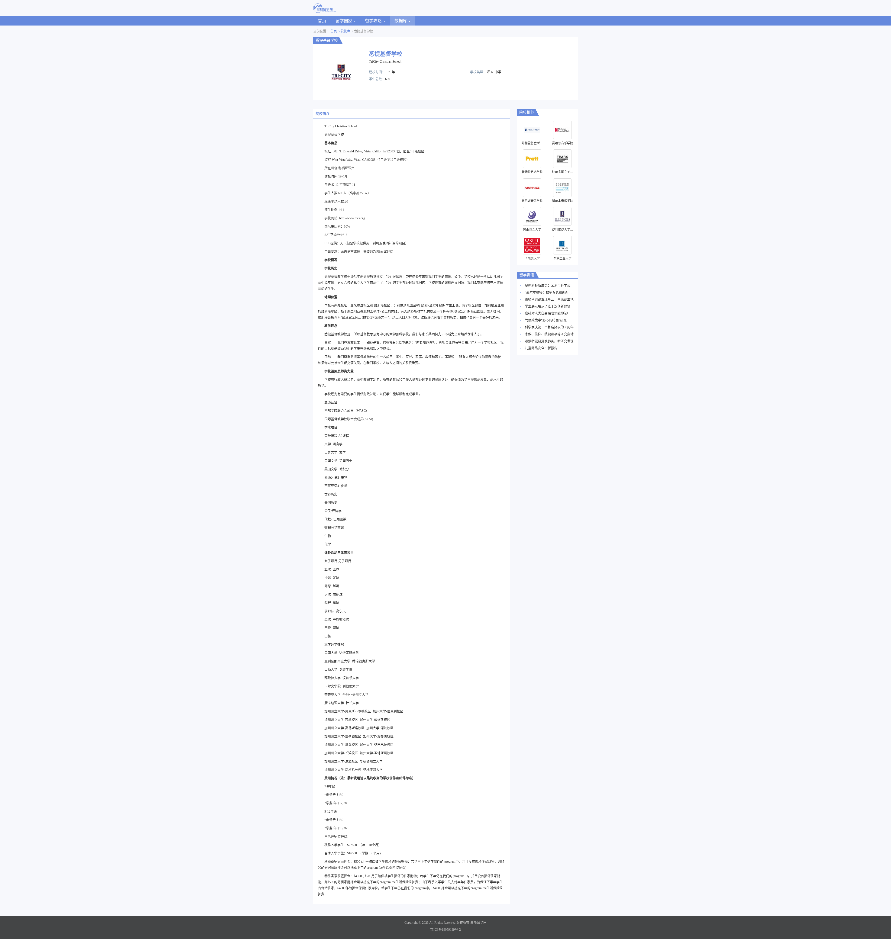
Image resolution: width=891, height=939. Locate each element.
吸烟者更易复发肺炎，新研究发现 (549, 341)
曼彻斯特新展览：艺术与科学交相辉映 (552, 285)
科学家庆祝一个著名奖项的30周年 (549, 327)
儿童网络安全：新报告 (541, 348)
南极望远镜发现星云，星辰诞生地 (549, 299)
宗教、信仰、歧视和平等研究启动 (549, 334)
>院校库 (344, 31)
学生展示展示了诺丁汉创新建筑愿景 (551, 306)
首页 (322, 21)
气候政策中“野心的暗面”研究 (546, 320)
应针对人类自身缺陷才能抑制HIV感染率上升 (557, 313)
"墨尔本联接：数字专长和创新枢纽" (550, 292)
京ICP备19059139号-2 (445, 929)
